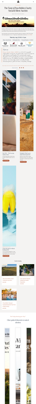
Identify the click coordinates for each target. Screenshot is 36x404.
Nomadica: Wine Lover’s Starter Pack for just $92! (25, 153)
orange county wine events (8, 65)
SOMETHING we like (6, 151)
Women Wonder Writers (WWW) (10, 52)
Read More (4, 282)
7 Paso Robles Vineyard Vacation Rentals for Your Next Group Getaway (9, 304)
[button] (33, 1)
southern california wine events (22, 65)
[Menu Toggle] (2, 1)
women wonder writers (30, 65)
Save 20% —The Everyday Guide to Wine (8, 153)
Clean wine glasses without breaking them (9, 249)
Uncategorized (18, 5)
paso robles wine (14, 65)
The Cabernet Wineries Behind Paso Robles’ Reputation (25, 280)
